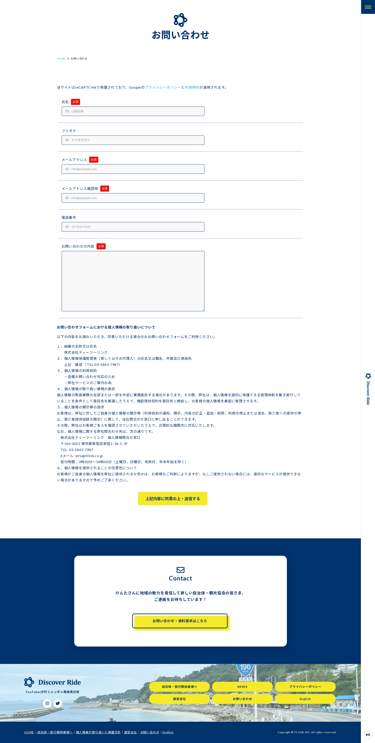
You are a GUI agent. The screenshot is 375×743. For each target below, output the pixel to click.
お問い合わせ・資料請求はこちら (180, 621)
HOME (61, 58)
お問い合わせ (242, 699)
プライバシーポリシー (163, 87)
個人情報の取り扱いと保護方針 (98, 732)
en (368, 734)
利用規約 (192, 87)
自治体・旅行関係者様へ (179, 686)
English (305, 699)
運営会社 (179, 699)
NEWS (242, 686)
